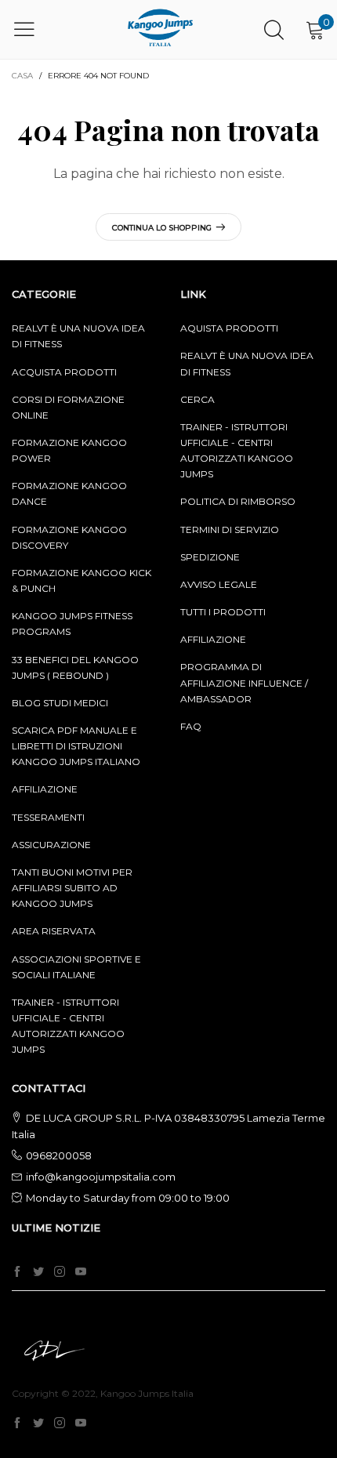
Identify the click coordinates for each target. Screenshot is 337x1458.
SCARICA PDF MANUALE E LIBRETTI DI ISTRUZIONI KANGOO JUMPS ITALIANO (76, 745)
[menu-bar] (34, 29)
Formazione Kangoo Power (69, 450)
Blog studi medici (60, 703)
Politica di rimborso (237, 501)
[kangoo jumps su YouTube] (80, 1272)
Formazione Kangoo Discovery (69, 537)
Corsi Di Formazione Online (68, 407)
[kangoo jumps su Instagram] (59, 1272)
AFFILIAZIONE (45, 789)
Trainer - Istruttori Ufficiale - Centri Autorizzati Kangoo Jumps (236, 450)
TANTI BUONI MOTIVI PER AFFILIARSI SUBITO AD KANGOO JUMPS (72, 887)
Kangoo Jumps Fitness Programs (72, 623)
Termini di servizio (229, 529)
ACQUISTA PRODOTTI (64, 372)
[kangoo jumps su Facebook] (17, 1272)
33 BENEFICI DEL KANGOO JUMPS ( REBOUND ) (75, 667)
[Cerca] (274, 29)
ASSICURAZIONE (51, 844)
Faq (190, 726)
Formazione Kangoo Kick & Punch (81, 580)
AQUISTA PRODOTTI (229, 328)
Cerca (197, 399)
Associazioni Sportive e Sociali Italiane (76, 967)
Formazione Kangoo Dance (69, 493)
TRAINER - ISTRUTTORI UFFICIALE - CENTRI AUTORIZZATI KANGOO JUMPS (68, 1025)
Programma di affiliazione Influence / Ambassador (244, 682)
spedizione (210, 557)
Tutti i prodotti (223, 612)
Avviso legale (218, 584)
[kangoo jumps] (161, 29)
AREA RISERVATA (54, 931)
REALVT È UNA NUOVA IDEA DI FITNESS (78, 336)
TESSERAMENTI (48, 817)
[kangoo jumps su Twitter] (38, 1272)
